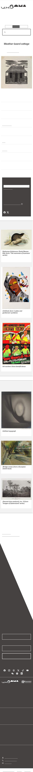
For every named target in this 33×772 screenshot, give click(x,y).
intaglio (4, 150)
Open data (5, 716)
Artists (16, 20)
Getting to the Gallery (11, 758)
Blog (18, 716)
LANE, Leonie (6, 369)
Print (3, 142)
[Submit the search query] (3, 32)
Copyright (27, 771)
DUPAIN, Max (6, 433)
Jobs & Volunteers (8, 771)
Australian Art (6, 125)
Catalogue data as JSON (11, 204)
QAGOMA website (7, 718)
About (19, 718)
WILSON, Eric (6, 471)
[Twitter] (8, 212)
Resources (24, 27)
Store (3, 720)
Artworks (6, 20)
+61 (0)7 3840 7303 (11, 760)
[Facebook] (5, 212)
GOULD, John (6, 257)
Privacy (19, 771)
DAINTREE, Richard (8, 506)
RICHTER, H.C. (6, 260)
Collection (13, 13)
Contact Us (8, 763)
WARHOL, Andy (7, 315)
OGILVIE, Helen (13, 52)
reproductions (6, 533)
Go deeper (26, 20)
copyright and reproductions (10, 536)
